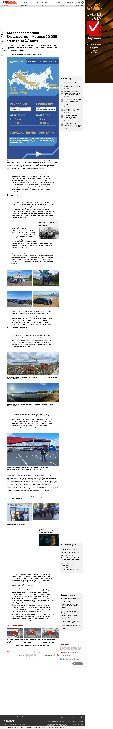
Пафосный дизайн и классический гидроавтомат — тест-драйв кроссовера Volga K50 (70, 553)
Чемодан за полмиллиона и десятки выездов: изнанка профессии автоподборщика (70, 600)
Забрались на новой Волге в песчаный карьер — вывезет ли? (69, 548)
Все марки (2, 55)
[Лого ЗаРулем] (9, 2)
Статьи (19, 717)
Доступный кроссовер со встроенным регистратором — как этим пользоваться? (71, 563)
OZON (57, 721)
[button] (81, 727)
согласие (62, 659)
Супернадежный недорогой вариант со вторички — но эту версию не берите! (70, 627)
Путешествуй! (42, 2)
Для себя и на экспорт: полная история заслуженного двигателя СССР (72, 117)
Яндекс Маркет (71, 721)
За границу (61, 6)
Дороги (57, 2)
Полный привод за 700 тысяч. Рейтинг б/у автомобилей (72, 109)
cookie (45, 727)
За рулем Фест (5, 717)
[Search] (82, 717)
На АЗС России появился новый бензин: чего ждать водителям (72, 85)
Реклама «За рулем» (78, 724)
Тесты (23, 717)
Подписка (80, 721)
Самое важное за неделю (68, 652)
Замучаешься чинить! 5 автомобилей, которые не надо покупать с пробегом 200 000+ (72, 125)
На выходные (24, 6)
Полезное (69, 2)
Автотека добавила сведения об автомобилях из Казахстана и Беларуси (70, 611)
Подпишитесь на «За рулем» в (32, 645)
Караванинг (79, 6)
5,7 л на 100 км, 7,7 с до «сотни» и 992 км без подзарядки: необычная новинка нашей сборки (72, 102)
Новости (27, 2)
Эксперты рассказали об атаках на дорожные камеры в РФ (70, 621)
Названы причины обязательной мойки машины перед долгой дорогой (69, 605)
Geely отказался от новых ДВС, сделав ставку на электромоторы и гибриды (70, 617)
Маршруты (5, 6)
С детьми (43, 6)
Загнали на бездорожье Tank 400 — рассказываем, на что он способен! (70, 558)
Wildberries (63, 721)
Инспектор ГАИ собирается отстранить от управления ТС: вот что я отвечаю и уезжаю (72, 93)
